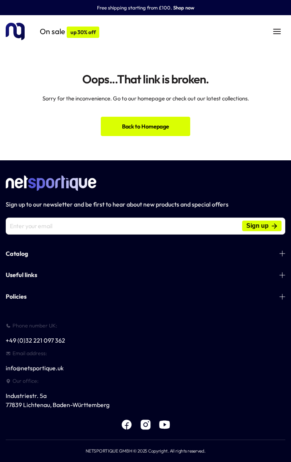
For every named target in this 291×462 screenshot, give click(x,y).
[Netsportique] (15, 32)
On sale (67, 31)
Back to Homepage (145, 126)
